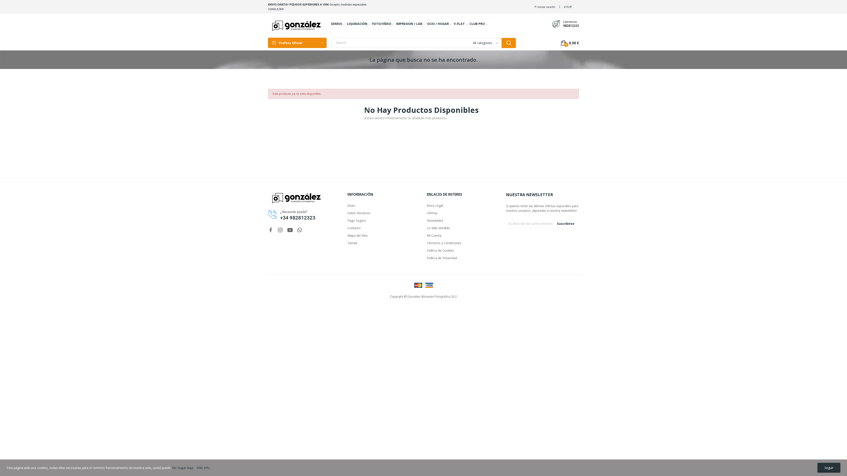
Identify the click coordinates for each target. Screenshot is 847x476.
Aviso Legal (435, 205)
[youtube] (290, 230)
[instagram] (280, 230)
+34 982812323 (297, 218)
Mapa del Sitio (357, 235)
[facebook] (270, 230)
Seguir (829, 468)
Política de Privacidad (442, 258)
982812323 (571, 25)
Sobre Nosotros (358, 213)
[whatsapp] (299, 230)
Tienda (352, 243)
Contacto (354, 228)
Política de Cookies (440, 250)
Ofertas (432, 213)
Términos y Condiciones (444, 243)
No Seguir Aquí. (183, 468)
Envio (351, 205)
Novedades (435, 220)
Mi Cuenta (434, 235)
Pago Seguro (356, 220)
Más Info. (203, 468)
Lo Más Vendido (438, 228)
